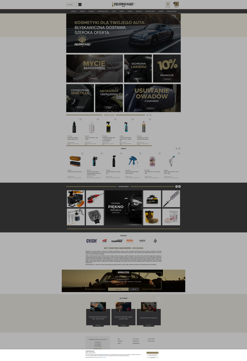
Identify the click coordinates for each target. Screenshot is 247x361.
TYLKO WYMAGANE (152, 355)
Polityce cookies (103, 357)
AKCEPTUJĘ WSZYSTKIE (152, 352)
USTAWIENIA (152, 357)
